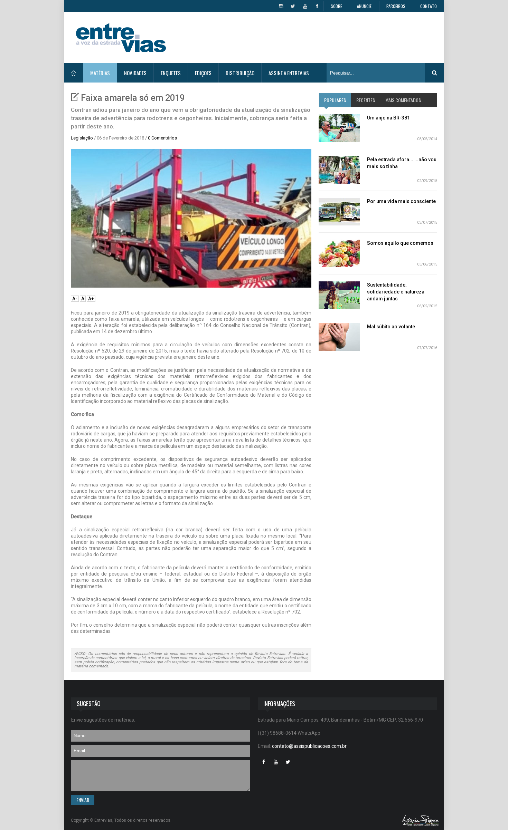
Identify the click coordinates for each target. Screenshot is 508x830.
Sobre (336, 6)
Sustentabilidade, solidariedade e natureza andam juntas (395, 291)
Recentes (365, 100)
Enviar (82, 799)
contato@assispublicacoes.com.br (309, 746)
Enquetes (171, 73)
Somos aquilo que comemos (400, 243)
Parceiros (395, 6)
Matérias (100, 73)
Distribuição (240, 73)
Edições (203, 73)
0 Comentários (162, 138)
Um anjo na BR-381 (388, 117)
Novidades (135, 73)
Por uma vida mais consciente (401, 201)
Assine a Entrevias (289, 73)
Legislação (82, 138)
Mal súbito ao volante (391, 326)
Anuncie (364, 6)
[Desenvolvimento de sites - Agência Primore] (420, 820)
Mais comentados (403, 100)
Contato (428, 6)
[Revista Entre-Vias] (121, 37)
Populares (335, 100)
